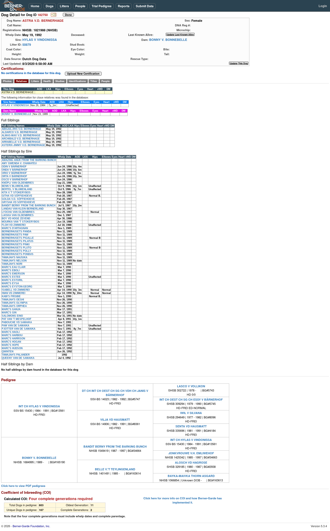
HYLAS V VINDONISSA (39, 39)
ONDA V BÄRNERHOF (15, 169)
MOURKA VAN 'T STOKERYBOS (20, 221)
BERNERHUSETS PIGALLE (18, 237)
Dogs (49, 6)
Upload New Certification (83, 74)
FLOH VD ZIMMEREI (14, 225)
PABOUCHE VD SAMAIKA (17, 322)
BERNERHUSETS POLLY (16, 250)
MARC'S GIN (9, 312)
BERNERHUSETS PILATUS (17, 241)
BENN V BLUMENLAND (15, 186)
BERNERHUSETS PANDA (16, 231)
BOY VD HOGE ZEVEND (16, 218)
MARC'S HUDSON (12, 348)
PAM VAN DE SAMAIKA (15, 325)
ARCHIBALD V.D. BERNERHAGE (21, 138)
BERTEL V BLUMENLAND (17, 189)
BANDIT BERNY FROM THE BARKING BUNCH (28, 205)
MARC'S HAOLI (11, 332)
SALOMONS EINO (12, 315)
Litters (64, 6)
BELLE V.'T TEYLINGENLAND (115, 469)
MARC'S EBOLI (11, 270)
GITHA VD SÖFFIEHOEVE (17, 195)
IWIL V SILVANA (191, 413)
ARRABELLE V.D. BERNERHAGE (21, 141)
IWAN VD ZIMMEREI (13, 293)
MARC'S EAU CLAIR (13, 267)
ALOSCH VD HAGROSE (191, 462)
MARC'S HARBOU (12, 335)
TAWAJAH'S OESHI (13, 299)
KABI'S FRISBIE (11, 296)
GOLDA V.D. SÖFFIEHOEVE (18, 199)
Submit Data (145, 6)
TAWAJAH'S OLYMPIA (15, 302)
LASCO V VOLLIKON (191, 386)
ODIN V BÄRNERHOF (14, 166)
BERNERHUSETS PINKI (16, 244)
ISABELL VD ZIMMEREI (16, 289)
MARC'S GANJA (11, 309)
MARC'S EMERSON (13, 273)
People (80, 6)
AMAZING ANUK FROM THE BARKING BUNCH (29, 160)
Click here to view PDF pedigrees (23, 486)
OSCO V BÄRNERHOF (15, 179)
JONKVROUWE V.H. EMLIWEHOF (191, 453)
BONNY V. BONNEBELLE (168, 39)
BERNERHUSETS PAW (15, 234)
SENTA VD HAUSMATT (191, 426)
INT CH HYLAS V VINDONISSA (39, 406)
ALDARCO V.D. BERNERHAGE (19, 132)
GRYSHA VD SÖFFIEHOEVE (18, 202)
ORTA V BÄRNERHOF (14, 176)
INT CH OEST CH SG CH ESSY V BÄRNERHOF (191, 399)
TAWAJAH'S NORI (12, 263)
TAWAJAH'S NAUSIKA (14, 257)
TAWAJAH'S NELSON (14, 260)
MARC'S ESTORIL (12, 280)
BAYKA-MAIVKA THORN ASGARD (191, 476)
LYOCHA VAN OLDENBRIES (18, 212)
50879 (26, 44)
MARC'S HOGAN (11, 341)
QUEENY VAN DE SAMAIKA (18, 358)
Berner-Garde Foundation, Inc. (31, 526)
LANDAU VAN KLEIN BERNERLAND (23, 208)
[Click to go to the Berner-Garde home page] (14, 5)
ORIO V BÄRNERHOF (14, 173)
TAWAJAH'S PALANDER (16, 354)
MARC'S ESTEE (11, 276)
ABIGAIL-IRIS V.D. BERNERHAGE (21, 129)
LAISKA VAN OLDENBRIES (18, 215)
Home (35, 6)
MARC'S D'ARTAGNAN (15, 228)
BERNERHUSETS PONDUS (17, 254)
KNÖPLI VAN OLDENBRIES (18, 182)
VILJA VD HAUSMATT (115, 419)
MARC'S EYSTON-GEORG (17, 286)
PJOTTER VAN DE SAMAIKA (18, 328)
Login (323, 6)
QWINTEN (7, 351)
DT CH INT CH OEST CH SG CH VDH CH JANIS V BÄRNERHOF (115, 393)
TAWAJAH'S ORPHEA (14, 306)
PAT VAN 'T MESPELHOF (16, 319)
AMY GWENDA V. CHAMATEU (19, 163)
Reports (123, 6)
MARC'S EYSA (10, 283)
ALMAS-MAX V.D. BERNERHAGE (21, 135)
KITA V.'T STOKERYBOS (16, 192)
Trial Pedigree (102, 6)
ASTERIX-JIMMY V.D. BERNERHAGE (23, 145)
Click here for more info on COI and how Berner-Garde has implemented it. (182, 500)
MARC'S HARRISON (13, 338)
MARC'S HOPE (10, 345)
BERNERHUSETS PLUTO (16, 247)
